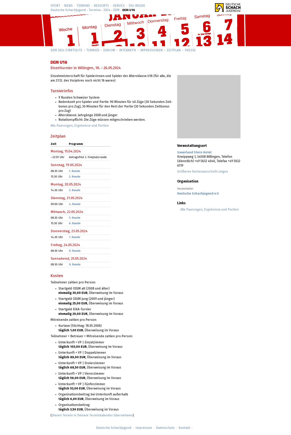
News (68, 5)
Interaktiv (127, 50)
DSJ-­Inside (137, 5)
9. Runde (75, 264)
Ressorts (101, 5)
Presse (190, 50)
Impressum (143, 427)
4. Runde (75, 204)
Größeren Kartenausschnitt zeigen (202, 171)
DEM (116, 10)
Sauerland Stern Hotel (194, 152)
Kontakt (184, 427)
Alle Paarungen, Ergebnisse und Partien (209, 209)
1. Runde (74, 171)
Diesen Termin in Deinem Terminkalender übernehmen (92, 415)
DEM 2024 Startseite (66, 50)
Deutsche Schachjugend (68, 10)
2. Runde (74, 176)
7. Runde (74, 237)
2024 (107, 10)
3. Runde (74, 190)
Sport (55, 5)
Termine (83, 5)
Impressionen (151, 50)
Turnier (92, 50)
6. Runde (75, 223)
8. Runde (75, 251)
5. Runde (74, 218)
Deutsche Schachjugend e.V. (198, 193)
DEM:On (109, 50)
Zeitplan (174, 50)
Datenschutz (165, 427)
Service (119, 5)
